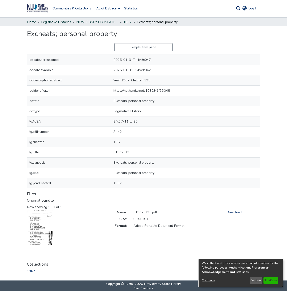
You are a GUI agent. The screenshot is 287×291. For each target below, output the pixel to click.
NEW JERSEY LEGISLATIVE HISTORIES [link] (97, 22)
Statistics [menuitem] (131, 8)
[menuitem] (107, 8)
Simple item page (143, 47)
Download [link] (234, 212)
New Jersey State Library (162, 284)
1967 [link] (127, 22)
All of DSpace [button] (106, 8)
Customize (208, 280)
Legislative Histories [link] (56, 22)
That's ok (271, 280)
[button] (37, 8)
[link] (31, 271)
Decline (256, 280)
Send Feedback (143, 288)
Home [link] (31, 22)
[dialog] (241, 273)
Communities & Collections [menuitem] (72, 8)
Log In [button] (253, 8)
